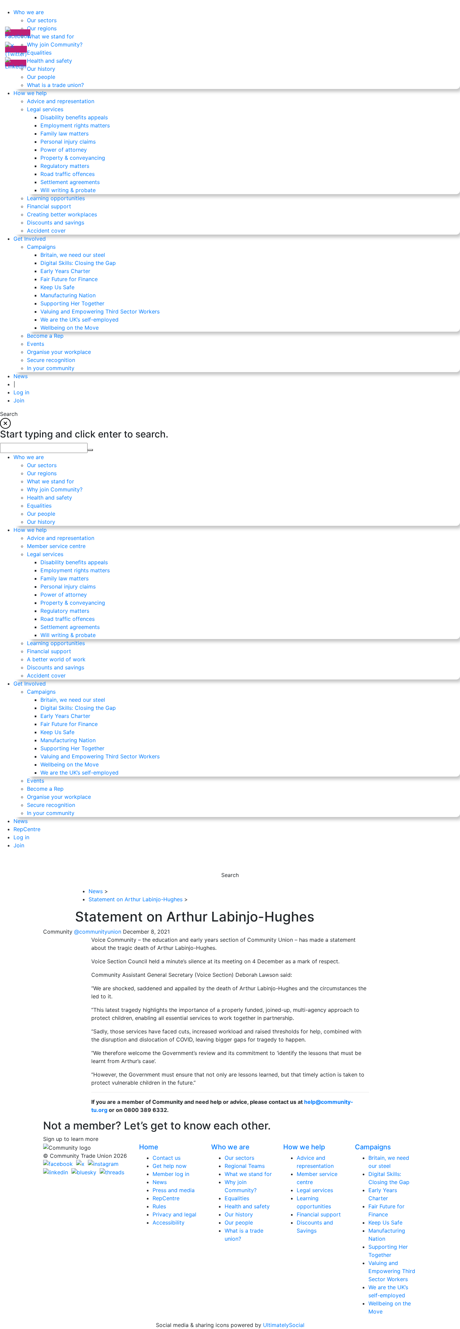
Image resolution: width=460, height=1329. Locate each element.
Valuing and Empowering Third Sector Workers (391, 1271)
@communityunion (98, 931)
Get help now (170, 1165)
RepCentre (166, 1198)
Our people (239, 1222)
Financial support (319, 1214)
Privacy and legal (174, 1214)
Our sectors (239, 1157)
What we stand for (248, 1174)
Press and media (174, 1190)
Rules (159, 1206)
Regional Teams (245, 1165)
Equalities (237, 1198)
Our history (239, 1214)
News (160, 1182)
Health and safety (247, 1206)
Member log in (171, 1174)
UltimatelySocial (283, 1325)
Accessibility (169, 1222)
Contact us (166, 1157)
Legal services (315, 1190)
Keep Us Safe (385, 1222)
